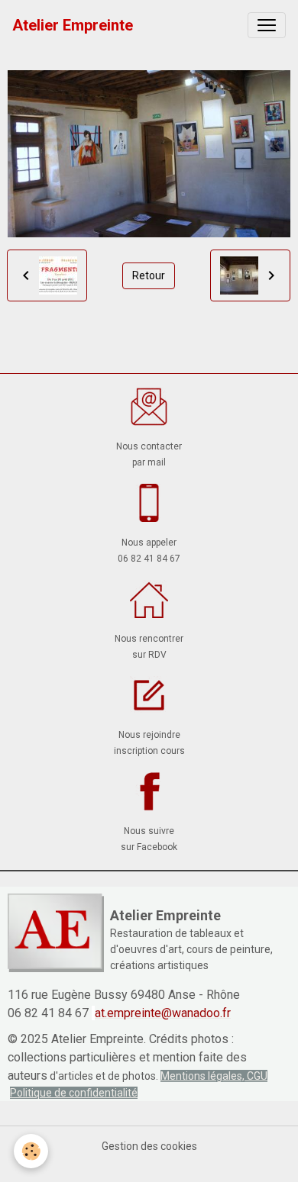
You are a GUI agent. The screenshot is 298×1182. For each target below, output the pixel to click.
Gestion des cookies (149, 1146)
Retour (148, 275)
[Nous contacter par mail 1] (149, 407)
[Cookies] (31, 1151)
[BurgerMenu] (267, 25)
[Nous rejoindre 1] (149, 695)
